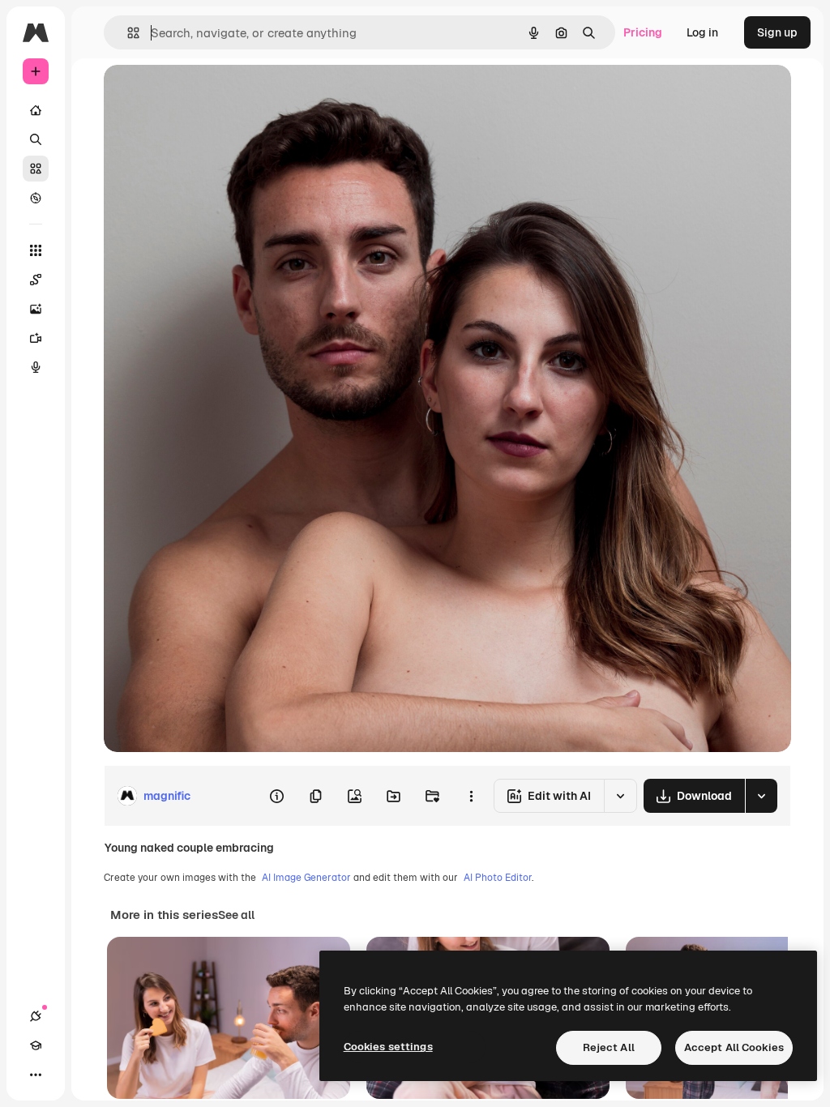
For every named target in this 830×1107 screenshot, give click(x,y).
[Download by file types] (761, 796)
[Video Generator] (36, 338)
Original (207, 95)
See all (236, 915)
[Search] (36, 139)
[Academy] (36, 1045)
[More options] (471, 796)
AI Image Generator (306, 877)
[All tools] (36, 250)
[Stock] (36, 169)
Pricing (642, 32)
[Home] (36, 110)
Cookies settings (388, 1047)
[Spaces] (36, 280)
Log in (702, 32)
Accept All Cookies (734, 1047)
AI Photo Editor (498, 877)
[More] (36, 1075)
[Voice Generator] (36, 367)
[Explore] (36, 198)
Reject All (609, 1047)
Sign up (777, 32)
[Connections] (36, 1016)
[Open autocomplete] (127, 33)
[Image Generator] (36, 309)
